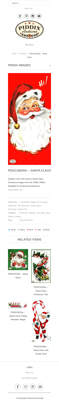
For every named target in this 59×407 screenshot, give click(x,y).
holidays (32, 213)
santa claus (45, 213)
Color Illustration (26, 220)
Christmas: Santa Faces (31, 206)
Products (23, 54)
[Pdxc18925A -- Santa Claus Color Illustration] (29, 119)
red (38, 213)
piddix (24, 398)
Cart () (29, 8)
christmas (23, 213)
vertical (18, 216)
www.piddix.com (15, 190)
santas (11, 216)
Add (39, 230)
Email (47, 230)
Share (22, 230)
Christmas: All (14, 206)
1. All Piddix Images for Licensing (33, 202)
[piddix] (29, 30)
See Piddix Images (29, 378)
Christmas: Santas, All (17, 209)
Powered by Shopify (35, 398)
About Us (29, 372)
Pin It (31, 230)
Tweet (13, 230)
